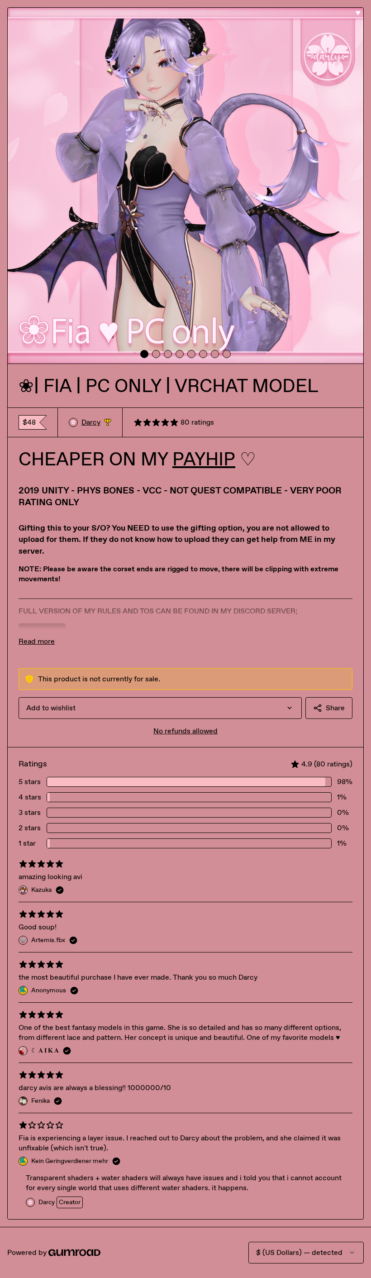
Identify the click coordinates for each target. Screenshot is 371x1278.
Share (335, 708)
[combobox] (160, 708)
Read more (37, 641)
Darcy (96, 422)
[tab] (144, 354)
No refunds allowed (185, 731)
